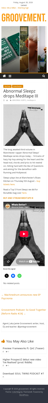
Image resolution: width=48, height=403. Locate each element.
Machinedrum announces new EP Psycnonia (21, 296)
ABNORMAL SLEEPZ (19, 100)
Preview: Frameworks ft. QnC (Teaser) (23, 348)
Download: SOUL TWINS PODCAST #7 (23, 373)
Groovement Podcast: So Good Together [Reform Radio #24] (23, 311)
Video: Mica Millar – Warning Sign (15, 8)
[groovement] (4, 76)
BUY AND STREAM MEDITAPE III (18, 198)
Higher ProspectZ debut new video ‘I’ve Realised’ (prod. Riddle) (22, 361)
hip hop (7, 86)
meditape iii (31, 100)
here (24, 192)
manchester (17, 86)
